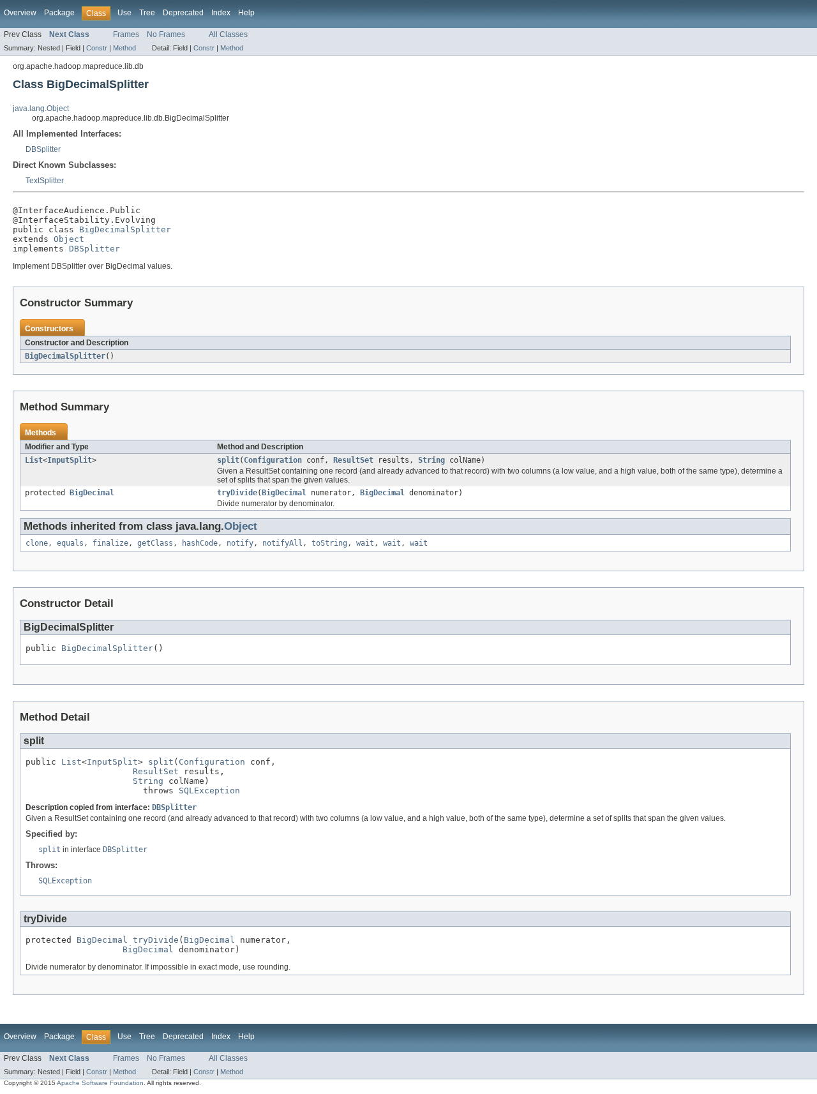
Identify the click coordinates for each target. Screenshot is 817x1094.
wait (365, 543)
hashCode (200, 543)
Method (124, 48)
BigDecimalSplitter (125, 229)
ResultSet (353, 460)
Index (220, 12)
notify (240, 543)
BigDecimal (92, 492)
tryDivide (237, 492)
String (431, 460)
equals (70, 543)
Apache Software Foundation (100, 1082)
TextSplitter (45, 180)
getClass (155, 543)
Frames (126, 34)
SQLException (209, 790)
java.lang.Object (41, 108)
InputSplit (69, 460)
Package (59, 12)
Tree (147, 12)
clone (37, 543)
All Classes (228, 34)
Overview (20, 12)
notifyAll (282, 543)
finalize (110, 543)
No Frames (166, 34)
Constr (96, 48)
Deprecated (183, 12)
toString (329, 543)
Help (246, 12)
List (34, 460)
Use (124, 12)
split (228, 460)
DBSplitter (43, 149)
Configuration (273, 460)
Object (69, 239)
